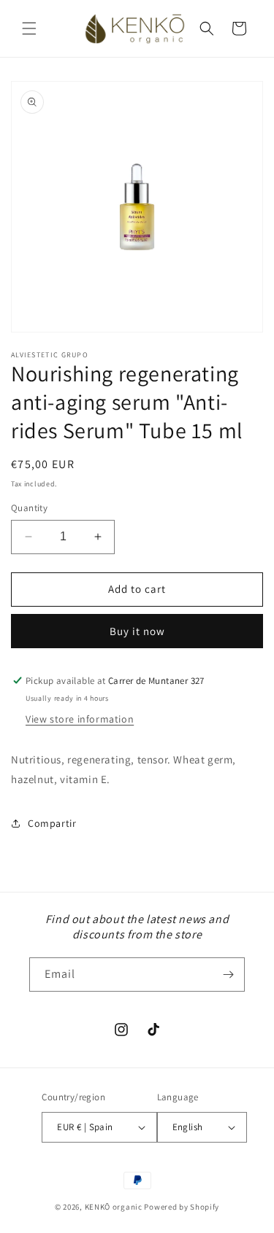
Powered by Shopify (181, 1207)
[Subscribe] (228, 974)
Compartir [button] (52, 823)
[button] (29, 28)
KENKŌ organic (113, 1207)
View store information (80, 719)
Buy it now (137, 631)
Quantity (29, 508)
